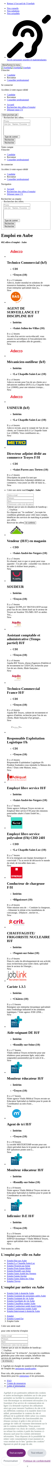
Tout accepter (16, 1453)
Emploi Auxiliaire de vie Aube (21, 1301)
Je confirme (30, 523)
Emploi (10, 1316)
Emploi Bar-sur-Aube (17, 1260)
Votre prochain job (9, 115)
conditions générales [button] (16, 515)
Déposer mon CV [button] (15, 110)
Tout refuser (37, 1453)
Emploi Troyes (13, 1281)
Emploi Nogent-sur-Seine (18, 1266)
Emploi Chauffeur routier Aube (21, 1303)
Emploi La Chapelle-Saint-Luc (21, 1263)
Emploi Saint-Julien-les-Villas (20, 1278)
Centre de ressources (16, 1383)
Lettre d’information (16, 1386)
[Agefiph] (16, 67)
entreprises (24, 1376)
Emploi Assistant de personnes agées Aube (26, 1296)
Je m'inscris (7, 1361)
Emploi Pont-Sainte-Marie (19, 1268)
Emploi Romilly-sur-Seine (19, 1271)
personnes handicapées (25, 1368)
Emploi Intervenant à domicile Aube (23, 1311)
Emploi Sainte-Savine (17, 1276)
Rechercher (9, 143)
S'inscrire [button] (5, 70)
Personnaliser (11, 1461)
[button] (11, 75)
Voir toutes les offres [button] (10, 1248)
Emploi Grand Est (15, 1318)
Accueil (10, 104)
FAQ (9, 1381)
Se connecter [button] (7, 85)
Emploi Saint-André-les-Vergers (21, 1273)
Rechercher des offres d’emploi (21, 107)
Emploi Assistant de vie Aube (20, 1298)
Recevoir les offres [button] (15, 522)
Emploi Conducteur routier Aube (22, 1308)
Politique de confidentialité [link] (37, 1461)
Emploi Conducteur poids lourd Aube (24, 1306)
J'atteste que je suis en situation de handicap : (27, 507)
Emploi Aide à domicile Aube (20, 1293)
